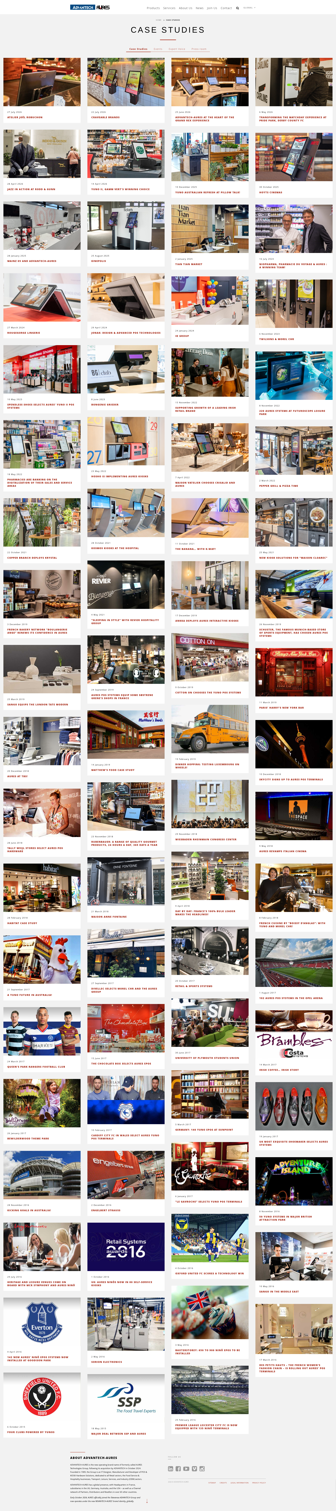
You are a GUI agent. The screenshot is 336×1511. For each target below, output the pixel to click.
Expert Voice (177, 48)
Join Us (212, 8)
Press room (199, 48)
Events (158, 48)
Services (169, 8)
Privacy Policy (259, 1483)
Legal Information (240, 1483)
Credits (223, 1483)
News (200, 8)
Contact (226, 8)
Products (153, 8)
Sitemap (212, 1483)
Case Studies (138, 48)
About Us (186, 8)
